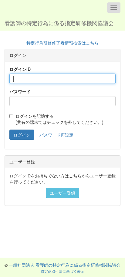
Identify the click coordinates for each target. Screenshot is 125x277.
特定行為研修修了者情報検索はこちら (62, 43)
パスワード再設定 (56, 135)
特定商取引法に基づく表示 (62, 271)
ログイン (21, 135)
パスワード (20, 91)
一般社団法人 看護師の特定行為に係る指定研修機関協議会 (64, 265)
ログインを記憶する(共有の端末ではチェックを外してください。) (59, 119)
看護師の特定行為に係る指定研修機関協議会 (59, 23)
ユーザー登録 (62, 193)
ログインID (20, 69)
